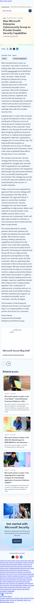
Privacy (32, 598)
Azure (16, 581)
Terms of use (12, 600)
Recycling (2, 602)
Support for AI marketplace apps (18, 583)
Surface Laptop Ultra (21, 560)
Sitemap (16, 598)
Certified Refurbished (14, 568)
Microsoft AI (3, 577)
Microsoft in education (16, 570)
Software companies (28, 585)
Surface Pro (3, 560)
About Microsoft (16, 587)
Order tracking (4, 568)
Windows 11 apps (22, 564)
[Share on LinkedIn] (17, 49)
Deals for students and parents (16, 576)
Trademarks (20, 600)
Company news (26, 587)
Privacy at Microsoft (5, 589)
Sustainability (10, 591)
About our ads (10, 602)
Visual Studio (3, 587)
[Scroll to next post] (8, 364)
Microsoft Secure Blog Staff (11, 36)
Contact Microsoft (24, 598)
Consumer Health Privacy (7, 598)
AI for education (29, 576)
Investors (14, 589)
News (4, 18)
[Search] (30, 10)
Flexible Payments (5, 570)
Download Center (9, 566)
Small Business (11, 581)
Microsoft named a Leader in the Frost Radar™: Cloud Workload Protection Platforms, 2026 (17, 398)
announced (12, 71)
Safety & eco (27, 600)
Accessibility (3, 591)
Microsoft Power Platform (10, 579)
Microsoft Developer (24, 581)
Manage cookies (4, 600)
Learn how (17, 541)
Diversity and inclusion (23, 589)
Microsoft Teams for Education (14, 572)
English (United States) (6, 593)
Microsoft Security (12, 577)
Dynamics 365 (22, 577)
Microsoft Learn (4, 583)
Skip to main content (6, 1)
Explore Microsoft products (9, 564)
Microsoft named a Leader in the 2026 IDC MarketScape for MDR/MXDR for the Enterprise (17, 440)
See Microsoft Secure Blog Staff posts (13, 355)
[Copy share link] (7, 49)
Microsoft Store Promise (27, 568)
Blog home (6, 7)
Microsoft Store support (20, 566)
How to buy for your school (13, 574)
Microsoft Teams (21, 579)
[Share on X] (14, 49)
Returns (30, 566)
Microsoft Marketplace (16, 585)
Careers (10, 587)
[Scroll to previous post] (3, 364)
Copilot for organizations (15, 562)
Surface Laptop (11, 560)
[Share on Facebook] (11, 49)
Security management (20, 58)
